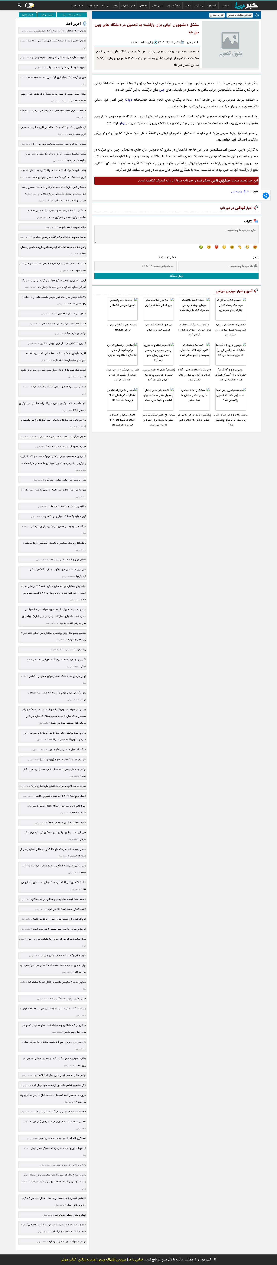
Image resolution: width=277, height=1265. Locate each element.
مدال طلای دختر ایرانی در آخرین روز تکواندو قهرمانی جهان (56, 939)
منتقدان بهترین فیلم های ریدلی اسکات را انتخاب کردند (58, 387)
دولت (128, 99)
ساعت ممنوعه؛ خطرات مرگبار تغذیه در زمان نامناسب (59, 237)
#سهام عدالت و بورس (239, 15)
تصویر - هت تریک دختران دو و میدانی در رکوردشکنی (58, 899)
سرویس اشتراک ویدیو (112, 1259)
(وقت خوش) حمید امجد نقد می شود (67, 909)
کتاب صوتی (68, 1259)
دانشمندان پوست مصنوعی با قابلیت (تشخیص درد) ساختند (55, 543)
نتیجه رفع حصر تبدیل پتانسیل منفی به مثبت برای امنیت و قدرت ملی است (158, 420)
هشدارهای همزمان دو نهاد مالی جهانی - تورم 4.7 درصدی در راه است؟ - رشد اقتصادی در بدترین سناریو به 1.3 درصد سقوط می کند (53, 593)
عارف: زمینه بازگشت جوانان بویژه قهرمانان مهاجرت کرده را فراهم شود (194, 330)
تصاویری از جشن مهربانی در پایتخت (67, 560)
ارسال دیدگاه (176, 276)
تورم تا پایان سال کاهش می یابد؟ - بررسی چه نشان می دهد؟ (54, 490)
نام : (256, 257)
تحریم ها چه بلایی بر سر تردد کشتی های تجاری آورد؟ (58, 786)
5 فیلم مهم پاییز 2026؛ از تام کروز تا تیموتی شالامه (60, 796)
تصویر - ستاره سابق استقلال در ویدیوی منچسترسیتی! (59, 57)
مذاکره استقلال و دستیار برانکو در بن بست (64, 750)
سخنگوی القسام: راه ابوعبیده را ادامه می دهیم (62, 1138)
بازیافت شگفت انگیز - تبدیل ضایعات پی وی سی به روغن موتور (54, 1009)
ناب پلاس (93, 6)
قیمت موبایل (47, 15)
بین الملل (157, 6)
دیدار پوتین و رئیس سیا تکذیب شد (68, 999)
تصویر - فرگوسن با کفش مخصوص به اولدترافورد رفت (59, 437)
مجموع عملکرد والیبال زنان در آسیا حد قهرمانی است (59, 1112)
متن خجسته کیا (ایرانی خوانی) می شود (65, 480)
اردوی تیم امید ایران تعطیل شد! (70, 314)
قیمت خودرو (27, 15)
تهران (122, 123)
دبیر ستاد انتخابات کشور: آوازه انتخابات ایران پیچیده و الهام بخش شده (194, 375)
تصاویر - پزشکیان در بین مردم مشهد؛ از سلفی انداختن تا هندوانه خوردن (122, 375)
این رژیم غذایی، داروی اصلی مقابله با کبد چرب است (59, 929)
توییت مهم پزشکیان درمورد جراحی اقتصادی (122, 327)
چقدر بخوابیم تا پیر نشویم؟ (72, 227)
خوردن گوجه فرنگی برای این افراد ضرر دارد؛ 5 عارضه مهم (57, 77)
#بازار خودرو (217, 15)
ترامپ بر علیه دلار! (76, 333)
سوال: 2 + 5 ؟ (168, 257)
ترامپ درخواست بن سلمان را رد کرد (67, 1242)
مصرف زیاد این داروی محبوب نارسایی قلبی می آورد (59, 144)
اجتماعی (143, 6)
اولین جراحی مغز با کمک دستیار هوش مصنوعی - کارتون (57, 676)
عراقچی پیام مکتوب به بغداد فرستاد (68, 506)
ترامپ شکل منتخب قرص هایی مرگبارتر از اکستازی (60, 1075)
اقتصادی (212, 6)
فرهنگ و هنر (174, 6)
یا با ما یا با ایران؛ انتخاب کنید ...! (69, 1165)
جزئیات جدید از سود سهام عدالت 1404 (65, 446)
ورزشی (199, 6)
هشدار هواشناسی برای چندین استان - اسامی (63, 324)
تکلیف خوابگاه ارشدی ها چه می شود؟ (66, 823)
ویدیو (105, 6)
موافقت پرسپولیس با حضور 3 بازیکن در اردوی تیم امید (58, 526)
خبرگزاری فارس (240, 191)
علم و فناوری (128, 6)
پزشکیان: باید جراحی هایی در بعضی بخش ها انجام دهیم (194, 417)
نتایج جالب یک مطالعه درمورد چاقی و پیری (63, 955)
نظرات (248, 221)
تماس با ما (77, 6)
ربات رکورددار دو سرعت (74, 650)
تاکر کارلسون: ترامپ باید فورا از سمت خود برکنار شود (59, 1085)
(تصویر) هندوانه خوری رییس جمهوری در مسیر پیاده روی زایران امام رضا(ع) (158, 375)
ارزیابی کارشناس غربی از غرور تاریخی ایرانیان (63, 343)
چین (162, 89)
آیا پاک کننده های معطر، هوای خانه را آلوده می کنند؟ (59, 919)
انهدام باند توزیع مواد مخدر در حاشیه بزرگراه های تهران (58, 1148)
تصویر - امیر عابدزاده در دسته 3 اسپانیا (66, 67)
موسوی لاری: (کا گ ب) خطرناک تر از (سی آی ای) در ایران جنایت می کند (230, 375)
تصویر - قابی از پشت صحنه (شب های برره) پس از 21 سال (56, 41)
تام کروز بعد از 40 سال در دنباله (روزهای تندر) (63, 759)
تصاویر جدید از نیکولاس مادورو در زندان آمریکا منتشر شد (57, 982)
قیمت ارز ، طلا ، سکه (72, 15)
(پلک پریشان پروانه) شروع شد (70, 1215)
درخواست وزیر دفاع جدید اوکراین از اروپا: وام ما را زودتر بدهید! (54, 111)
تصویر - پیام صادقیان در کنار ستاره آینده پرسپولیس (60, 31)
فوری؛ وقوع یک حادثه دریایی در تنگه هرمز (64, 516)
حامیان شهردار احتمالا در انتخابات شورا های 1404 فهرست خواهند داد (122, 420)
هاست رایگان (87, 1259)
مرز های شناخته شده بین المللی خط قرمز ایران (158, 327)
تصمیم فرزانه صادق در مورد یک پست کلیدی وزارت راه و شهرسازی (230, 330)
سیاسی (225, 6)
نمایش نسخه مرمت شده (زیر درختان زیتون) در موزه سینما (55, 1122)
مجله (188, 6)
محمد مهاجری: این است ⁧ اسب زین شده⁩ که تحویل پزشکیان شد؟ (230, 420)
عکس (115, 6)
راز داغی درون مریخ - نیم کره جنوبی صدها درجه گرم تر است (55, 1042)
